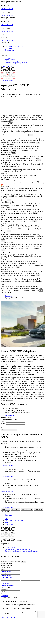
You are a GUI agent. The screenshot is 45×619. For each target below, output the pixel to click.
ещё (10, 121)
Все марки (8, 296)
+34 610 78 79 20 (7, 32)
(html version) (27, 549)
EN (4, 66)
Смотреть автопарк (8, 415)
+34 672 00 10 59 (7, 25)
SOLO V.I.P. (38, 509)
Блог (6, 522)
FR (11, 66)
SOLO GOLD (15, 509)
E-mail (3, 423)
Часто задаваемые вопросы (14, 52)
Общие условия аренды (13, 61)
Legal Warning (10, 59)
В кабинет (4, 596)
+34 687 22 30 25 (7, 16)
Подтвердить (5, 583)
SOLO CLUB (5, 509)
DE (9, 66)
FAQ (6, 519)
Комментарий (6, 428)
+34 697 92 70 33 (7, 41)
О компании (9, 50)
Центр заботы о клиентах (14, 46)
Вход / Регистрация (8, 617)
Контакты (8, 48)
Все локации (9, 524)
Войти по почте (6, 577)
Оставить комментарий (9, 430)
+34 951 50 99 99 (7, 9)
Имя (2, 421)
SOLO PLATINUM (27, 509)
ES (7, 66)
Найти (23, 561)
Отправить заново (7, 585)
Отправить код (6, 571)
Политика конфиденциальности (16, 63)
